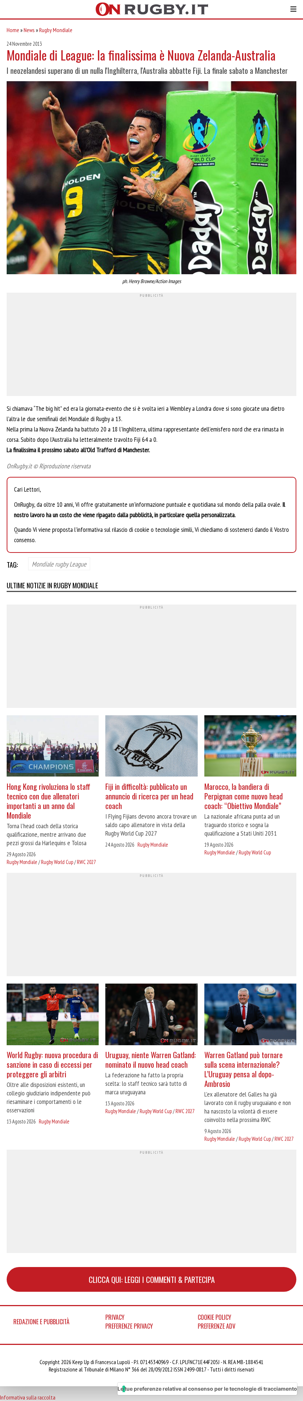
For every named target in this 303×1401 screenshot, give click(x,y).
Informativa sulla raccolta (27, 1397)
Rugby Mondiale (55, 30)
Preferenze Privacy (129, 1326)
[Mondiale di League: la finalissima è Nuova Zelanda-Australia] (151, 178)
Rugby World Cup (57, 861)
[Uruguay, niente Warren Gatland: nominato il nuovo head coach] (151, 1015)
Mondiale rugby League (59, 564)
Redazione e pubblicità (41, 1321)
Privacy (115, 1317)
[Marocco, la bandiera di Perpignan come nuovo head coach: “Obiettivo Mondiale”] (250, 746)
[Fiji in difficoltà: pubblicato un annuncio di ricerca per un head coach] (151, 746)
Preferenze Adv (216, 1326)
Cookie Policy (214, 1317)
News (29, 30)
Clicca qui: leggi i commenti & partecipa (152, 1279)
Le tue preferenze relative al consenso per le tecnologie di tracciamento (207, 1388)
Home (13, 30)
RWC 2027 (86, 861)
